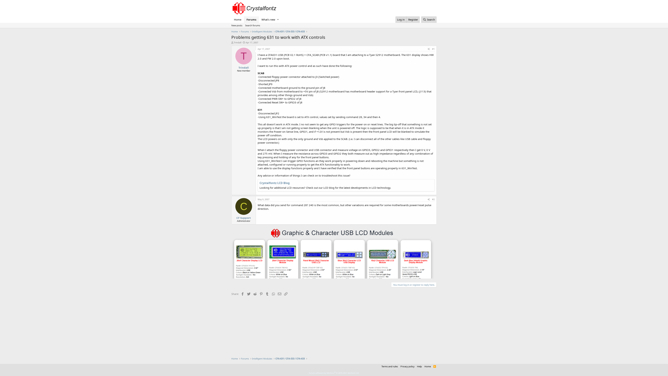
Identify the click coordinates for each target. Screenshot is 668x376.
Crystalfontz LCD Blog (275, 183)
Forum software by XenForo (334, 373)
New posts (236, 25)
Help (419, 366)
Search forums (252, 25)
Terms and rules (389, 366)
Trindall (237, 42)
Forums (251, 19)
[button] (278, 19)
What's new (268, 19)
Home (237, 19)
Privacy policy (407, 366)
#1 (433, 49)
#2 (433, 199)
